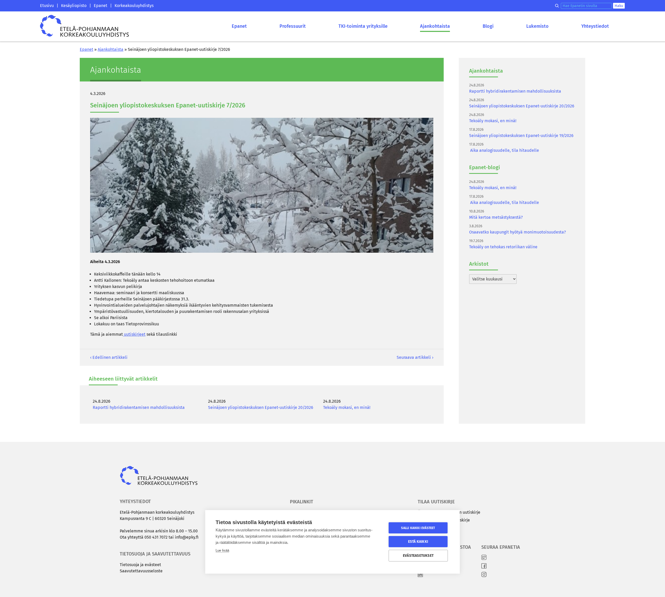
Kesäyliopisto (74, 5)
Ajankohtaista (435, 26)
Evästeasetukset (418, 555)
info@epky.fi (186, 537)
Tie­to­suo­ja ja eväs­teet (140, 564)
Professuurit (293, 26)
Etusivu (47, 5)
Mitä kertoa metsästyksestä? (496, 217)
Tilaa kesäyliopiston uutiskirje (451, 512)
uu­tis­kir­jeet (134, 334)
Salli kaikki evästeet (418, 528)
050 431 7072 (156, 537)
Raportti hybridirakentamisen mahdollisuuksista (139, 407)
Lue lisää (222, 550)
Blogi (488, 26)
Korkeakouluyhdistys (134, 5)
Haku (619, 6)
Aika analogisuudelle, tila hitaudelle (504, 150)
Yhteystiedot (595, 26)
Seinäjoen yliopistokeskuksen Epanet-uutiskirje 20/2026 (260, 407)
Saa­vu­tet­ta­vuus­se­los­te (141, 570)
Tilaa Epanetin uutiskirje (446, 520)
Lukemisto (537, 26)
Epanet (100, 5)
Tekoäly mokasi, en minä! (346, 407)
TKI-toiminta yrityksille (363, 26)
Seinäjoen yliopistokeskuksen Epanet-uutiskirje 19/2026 (521, 135)
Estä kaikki (418, 541)
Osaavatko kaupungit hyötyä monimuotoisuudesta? (517, 232)
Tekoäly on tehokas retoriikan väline (503, 246)
